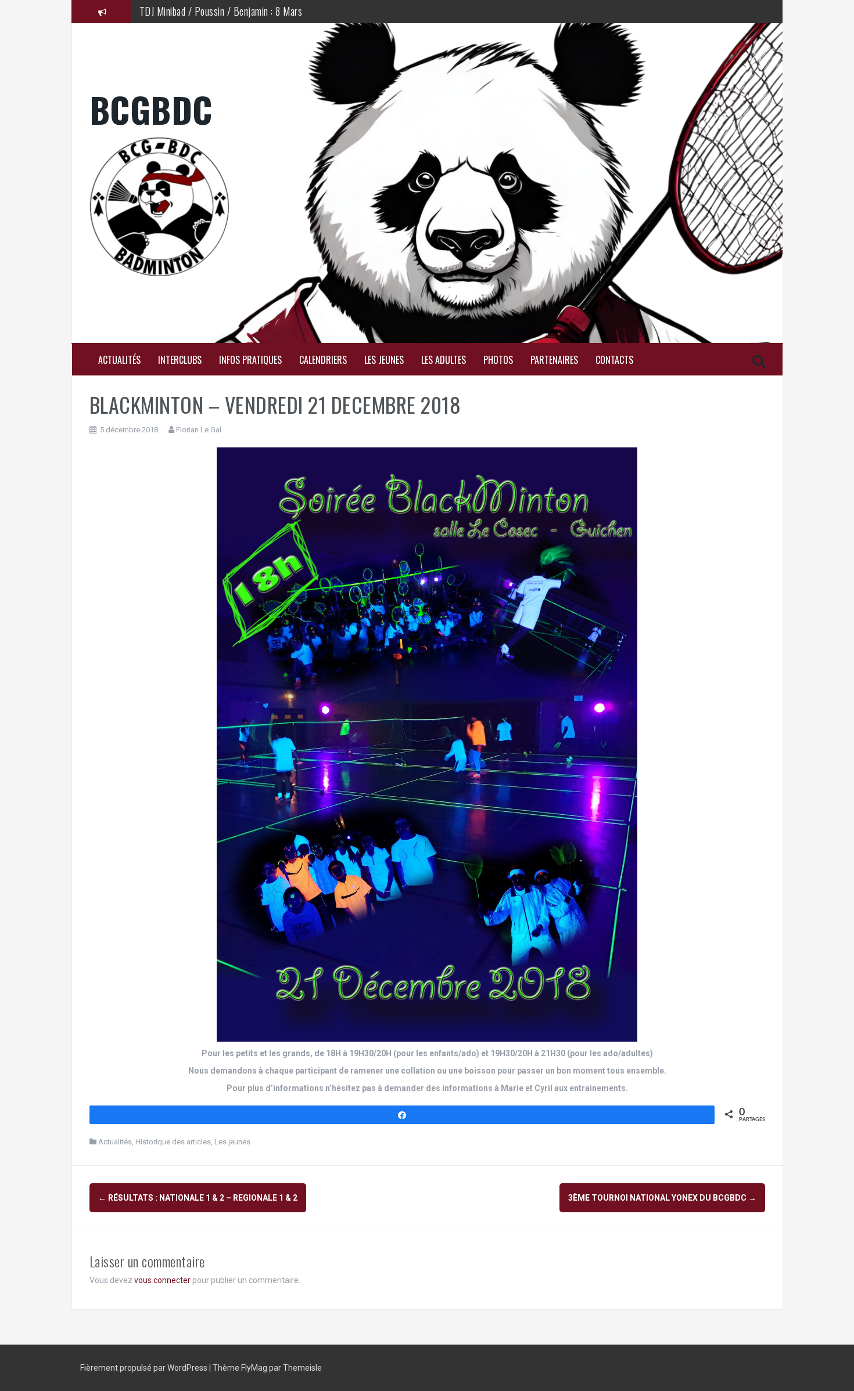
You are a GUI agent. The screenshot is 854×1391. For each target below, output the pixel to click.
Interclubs (180, 360)
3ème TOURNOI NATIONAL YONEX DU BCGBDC (662, 1197)
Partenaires (554, 360)
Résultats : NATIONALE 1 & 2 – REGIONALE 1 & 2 (197, 1197)
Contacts (614, 360)
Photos (498, 360)
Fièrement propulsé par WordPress (144, 1367)
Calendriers (323, 360)
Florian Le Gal (198, 429)
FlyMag (254, 1367)
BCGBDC (151, 109)
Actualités (119, 360)
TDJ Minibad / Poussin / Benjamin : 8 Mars (221, 11)
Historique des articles (173, 1141)
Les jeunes (384, 360)
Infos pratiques (250, 360)
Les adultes (443, 360)
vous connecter (162, 1280)
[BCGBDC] (427, 206)
